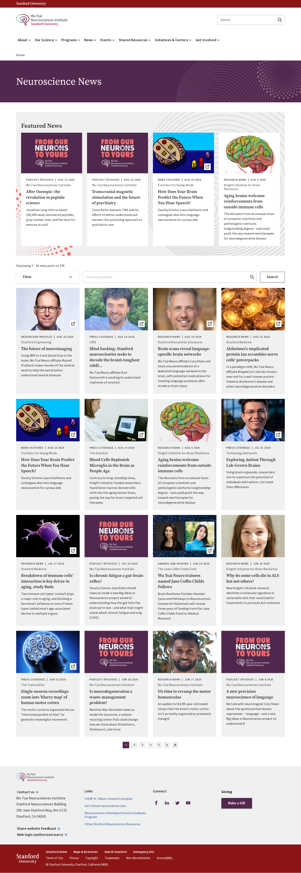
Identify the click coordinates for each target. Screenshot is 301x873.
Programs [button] (69, 40)
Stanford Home (56, 852)
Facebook (156, 803)
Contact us (25, 792)
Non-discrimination (138, 858)
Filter (27, 277)
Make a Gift (236, 803)
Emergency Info (143, 852)
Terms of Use (54, 858)
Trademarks (112, 858)
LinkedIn (167, 803)
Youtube (188, 803)
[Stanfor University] (31, 4)
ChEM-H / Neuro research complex (108, 799)
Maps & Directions (86, 852)
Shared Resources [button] (133, 40)
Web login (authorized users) (40, 834)
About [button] (22, 40)
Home (20, 55)
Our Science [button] (44, 40)
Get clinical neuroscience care (105, 806)
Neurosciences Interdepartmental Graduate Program (115, 815)
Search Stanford (115, 852)
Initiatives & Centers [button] (171, 40)
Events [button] (105, 40)
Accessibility (165, 858)
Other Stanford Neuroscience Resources (112, 824)
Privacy (74, 858)
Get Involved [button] (206, 40)
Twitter (177, 803)
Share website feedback (36, 828)
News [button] (88, 40)
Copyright (91, 858)
